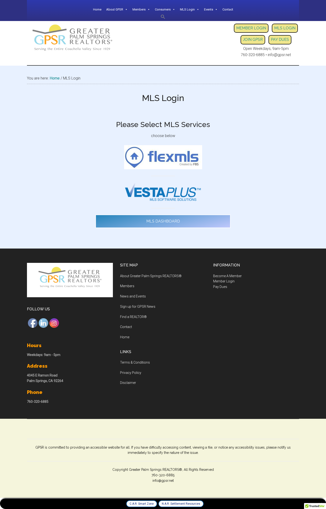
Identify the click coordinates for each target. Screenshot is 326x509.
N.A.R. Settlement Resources (181, 503)
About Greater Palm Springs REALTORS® (151, 276)
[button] (163, 18)
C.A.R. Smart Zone (142, 503)
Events (208, 9)
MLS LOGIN (284, 28)
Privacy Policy (130, 373)
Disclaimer (128, 383)
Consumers (163, 9)
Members (127, 286)
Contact (227, 9)
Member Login (224, 281)
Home (97, 9)
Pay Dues (220, 287)
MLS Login (187, 9)
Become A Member (227, 276)
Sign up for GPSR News (137, 306)
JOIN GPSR (253, 39)
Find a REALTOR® (133, 317)
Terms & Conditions (135, 362)
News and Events (133, 296)
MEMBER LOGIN (251, 28)
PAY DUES (280, 39)
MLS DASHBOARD (163, 221)
